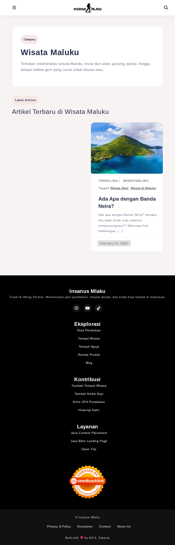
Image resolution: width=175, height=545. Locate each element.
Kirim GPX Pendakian (89, 402)
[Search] (166, 8)
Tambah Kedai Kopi (89, 393)
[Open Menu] (14, 7)
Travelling (108, 180)
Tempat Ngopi (89, 346)
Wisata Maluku (136, 180)
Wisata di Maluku (143, 188)
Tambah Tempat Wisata (88, 385)
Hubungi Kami (89, 410)
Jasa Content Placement (89, 433)
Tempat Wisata (89, 338)
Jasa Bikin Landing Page (89, 441)
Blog (89, 362)
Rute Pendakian (89, 330)
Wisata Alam (119, 188)
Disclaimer (85, 526)
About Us (124, 526)
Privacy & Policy (59, 526)
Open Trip (89, 449)
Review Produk (89, 354)
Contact (105, 526)
